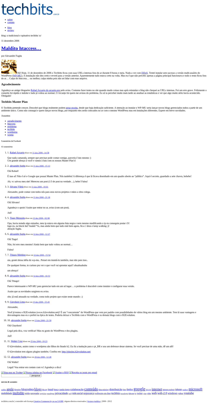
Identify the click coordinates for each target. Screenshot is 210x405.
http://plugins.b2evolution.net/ (76, 351)
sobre (10, 19)
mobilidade (6, 393)
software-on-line (103, 393)
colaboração (77, 389)
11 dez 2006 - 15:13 (41, 166)
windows (172, 393)
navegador (34, 393)
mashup (185, 390)
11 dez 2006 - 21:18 (41, 197)
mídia (27, 393)
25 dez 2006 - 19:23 (39, 341)
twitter (140, 393)
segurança (88, 393)
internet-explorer (169, 390)
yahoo (180, 393)
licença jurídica (93, 401)
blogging (17, 390)
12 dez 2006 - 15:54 (42, 255)
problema (11, 126)
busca (56, 389)
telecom (131, 393)
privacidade (61, 393)
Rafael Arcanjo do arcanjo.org (45, 90)
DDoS (144, 73)
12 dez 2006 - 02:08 (41, 218)
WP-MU (17, 75)
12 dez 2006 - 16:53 (41, 276)
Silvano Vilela (17, 186)
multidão (18, 393)
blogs (38, 389)
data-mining (104, 390)
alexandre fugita (17, 165)
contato (10, 22)
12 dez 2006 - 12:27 (41, 234)
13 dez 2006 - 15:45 (41, 302)
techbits (11, 129)
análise (3, 390)
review (10, 30)
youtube (189, 393)
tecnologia (124, 393)
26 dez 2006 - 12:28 (43, 357)
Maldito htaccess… (21, 48)
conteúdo (91, 389)
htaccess (11, 123)
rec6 (70, 393)
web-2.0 (162, 393)
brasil (50, 389)
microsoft (195, 389)
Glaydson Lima (17, 302)
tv (135, 393)
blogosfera (27, 389)
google (139, 389)
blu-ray (44, 390)
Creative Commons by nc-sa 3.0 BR (48, 401)
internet (157, 389)
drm (124, 390)
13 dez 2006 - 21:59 (43, 320)
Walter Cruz (17, 341)
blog (9, 27)
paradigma (50, 393)
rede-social (77, 393)
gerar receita (72, 107)
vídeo (149, 393)
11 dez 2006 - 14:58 (40, 153)
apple (10, 389)
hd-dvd (148, 390)
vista (145, 393)
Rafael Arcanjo (17, 152)
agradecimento (14, 121)
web (154, 393)
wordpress (12, 132)
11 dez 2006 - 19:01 (40, 187)
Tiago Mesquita (17, 218)
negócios (43, 393)
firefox (130, 389)
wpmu (10, 134)
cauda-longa (64, 389)
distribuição (115, 389)
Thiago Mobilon (18, 255)
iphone (178, 389)
